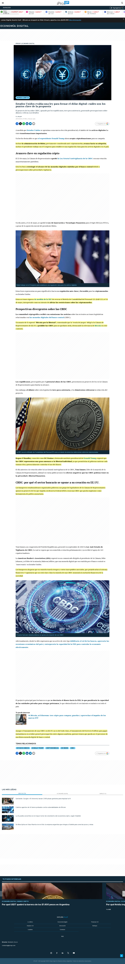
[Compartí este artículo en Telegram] (30, 123)
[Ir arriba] (121, 955)
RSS (62, 936)
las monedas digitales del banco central (46, 317)
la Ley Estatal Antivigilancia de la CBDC (75, 158)
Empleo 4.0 (30, 925)
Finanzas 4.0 (94, 922)
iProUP (20, 116)
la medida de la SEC (43, 299)
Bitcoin (98, 325)
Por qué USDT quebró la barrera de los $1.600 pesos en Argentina (35, 904)
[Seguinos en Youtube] (74, 953)
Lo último (30, 922)
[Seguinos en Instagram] (51, 953)
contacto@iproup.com (8, 945)
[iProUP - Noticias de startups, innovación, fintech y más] (62, 3)
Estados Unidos (33, 130)
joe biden (64, 748)
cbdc (73, 748)
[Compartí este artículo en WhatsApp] (23, 123)
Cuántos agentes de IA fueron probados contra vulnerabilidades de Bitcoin (41, 807)
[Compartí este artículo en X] (20, 123)
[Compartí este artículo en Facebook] (17, 123)
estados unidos (23, 748)
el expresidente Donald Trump (51, 138)
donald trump (37, 748)
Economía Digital (62, 922)
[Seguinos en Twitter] (68, 953)
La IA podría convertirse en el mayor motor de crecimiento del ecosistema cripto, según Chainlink (48, 816)
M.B (109, 909)
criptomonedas (52, 748)
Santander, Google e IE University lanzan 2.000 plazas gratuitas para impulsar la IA (43, 799)
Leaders (30, 929)
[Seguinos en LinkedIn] (62, 953)
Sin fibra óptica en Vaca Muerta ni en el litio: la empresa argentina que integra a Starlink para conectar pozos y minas (54, 825)
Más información (75, 20)
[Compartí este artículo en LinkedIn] (27, 123)
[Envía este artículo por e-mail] (33, 123)
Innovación (62, 925)
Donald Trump (90, 458)
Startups (94, 925)
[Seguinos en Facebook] (57, 953)
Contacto (62, 929)
